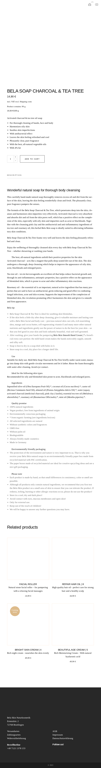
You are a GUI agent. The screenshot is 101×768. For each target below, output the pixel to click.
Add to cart (32, 159)
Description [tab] (14, 175)
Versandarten (13, 731)
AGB (54, 731)
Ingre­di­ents (17, 383)
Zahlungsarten (14, 735)
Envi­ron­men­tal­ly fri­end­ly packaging (29, 449)
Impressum (57, 735)
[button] (50, 257)
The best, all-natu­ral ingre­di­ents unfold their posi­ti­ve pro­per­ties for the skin (47, 257)
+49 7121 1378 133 (16, 748)
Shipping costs (26, 101)
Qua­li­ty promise (19, 403)
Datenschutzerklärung (62, 738)
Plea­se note (17, 474)
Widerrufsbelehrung (16, 738)
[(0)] (89, 4)
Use (13, 356)
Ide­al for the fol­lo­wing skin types (27, 373)
